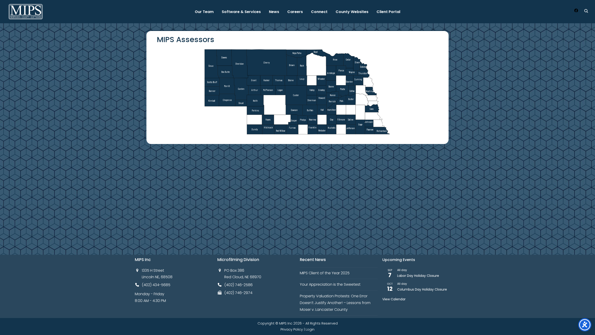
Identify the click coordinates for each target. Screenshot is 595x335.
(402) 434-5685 (156, 285)
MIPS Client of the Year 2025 (325, 273)
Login (310, 329)
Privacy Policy (292, 329)
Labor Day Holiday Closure (418, 275)
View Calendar (394, 299)
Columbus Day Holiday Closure (422, 289)
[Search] (586, 11)
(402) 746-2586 (238, 285)
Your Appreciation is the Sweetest (330, 284)
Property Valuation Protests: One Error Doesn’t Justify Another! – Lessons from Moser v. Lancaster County (335, 302)
